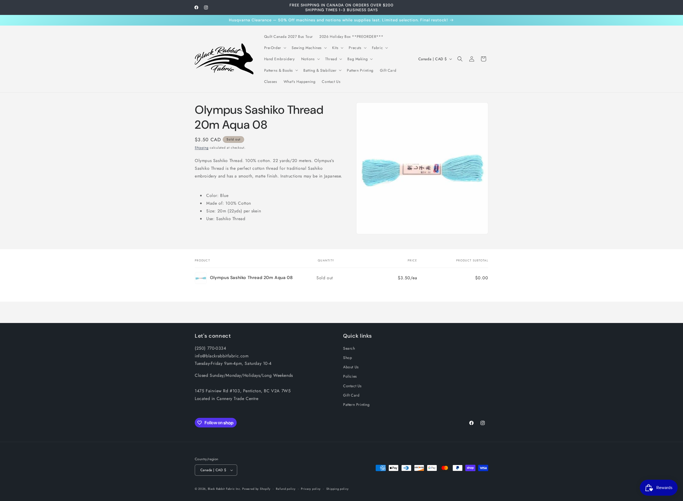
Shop (347, 357)
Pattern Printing (356, 404)
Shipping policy (337, 489)
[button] (274, 47)
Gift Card (351, 395)
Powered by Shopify (256, 489)
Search (349, 348)
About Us (351, 367)
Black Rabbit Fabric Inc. (224, 489)
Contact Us (352, 386)
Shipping (202, 147)
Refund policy (285, 489)
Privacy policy (311, 489)
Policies (350, 376)
